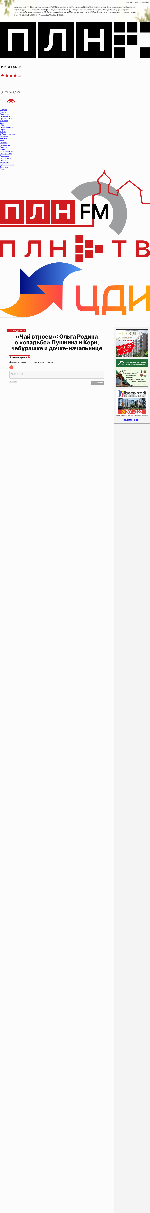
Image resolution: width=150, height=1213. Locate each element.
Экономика (5, 116)
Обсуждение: (16, 331)
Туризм (3, 132)
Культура (4, 121)
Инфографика (6, 154)
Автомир (4, 136)
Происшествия (6, 118)
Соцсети (4, 160)
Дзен (2, 169)
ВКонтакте (4, 162)
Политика (4, 112)
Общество (4, 114)
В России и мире (7, 134)
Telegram (4, 167)
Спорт (2, 123)
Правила (13, 382)
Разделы (3, 138)
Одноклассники (7, 165)
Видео (2, 149)
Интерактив (5, 145)
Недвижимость (6, 127)
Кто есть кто (5, 158)
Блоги (2, 140)
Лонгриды (4, 156)
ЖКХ (2, 125)
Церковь (3, 129)
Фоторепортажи (7, 151)
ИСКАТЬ (33, 319)
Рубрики (3, 110)
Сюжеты (3, 143)
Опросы (3, 147)
